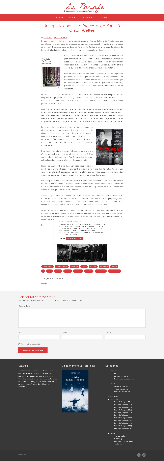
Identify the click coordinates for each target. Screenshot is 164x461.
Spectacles (57, 17)
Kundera (67, 271)
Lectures (71, 17)
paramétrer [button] (86, 230)
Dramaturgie (118, 439)
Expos (116, 373)
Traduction (118, 444)
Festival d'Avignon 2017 (123, 415)
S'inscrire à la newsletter (30, 344)
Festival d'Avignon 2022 (123, 418)
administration (47, 266)
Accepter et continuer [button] (74, 238)
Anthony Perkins (61, 266)
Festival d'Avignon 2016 (123, 412)
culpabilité (104, 266)
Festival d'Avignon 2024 (123, 423)
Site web (108, 332)
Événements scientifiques (123, 441)
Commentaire (24, 306)
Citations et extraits (121, 389)
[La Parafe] (84, 8)
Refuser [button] (62, 238)
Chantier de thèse (120, 436)
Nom (20, 332)
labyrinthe (78, 271)
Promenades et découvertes (124, 379)
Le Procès (89, 271)
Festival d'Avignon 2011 (122, 402)
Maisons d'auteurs (121, 376)
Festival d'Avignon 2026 (123, 428)
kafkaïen (58, 271)
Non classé (114, 397)
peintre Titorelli (114, 271)
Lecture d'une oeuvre (122, 392)
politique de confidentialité (69, 234)
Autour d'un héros (60, 37)
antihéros (74, 266)
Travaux (103, 17)
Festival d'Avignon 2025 (123, 426)
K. (43, 271)
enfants (114, 266)
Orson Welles (100, 271)
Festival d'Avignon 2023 (123, 420)
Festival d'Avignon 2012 (123, 404)
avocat (84, 266)
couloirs (93, 266)
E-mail (65, 332)
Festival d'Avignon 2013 (123, 407)
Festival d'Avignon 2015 (123, 410)
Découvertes (87, 17)
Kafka (49, 271)
